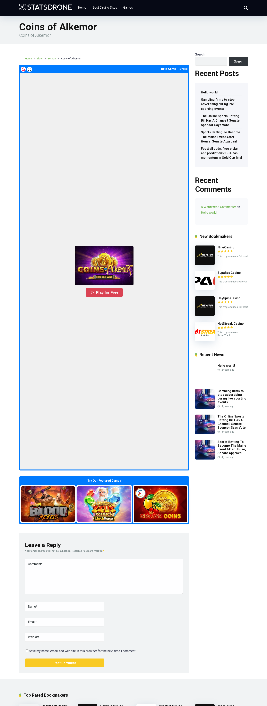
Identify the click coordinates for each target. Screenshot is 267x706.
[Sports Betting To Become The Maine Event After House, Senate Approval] (205, 458)
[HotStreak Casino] (205, 340)
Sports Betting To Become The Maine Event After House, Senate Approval (220, 136)
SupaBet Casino (229, 273)
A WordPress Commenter (218, 207)
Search (199, 54)
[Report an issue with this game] (23, 69)
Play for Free (107, 292)
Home (82, 7)
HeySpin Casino (229, 298)
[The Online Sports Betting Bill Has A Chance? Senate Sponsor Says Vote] (205, 433)
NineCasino (226, 247)
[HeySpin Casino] (205, 315)
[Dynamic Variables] (45, 5)
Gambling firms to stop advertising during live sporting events (218, 104)
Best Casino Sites (104, 7)
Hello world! (209, 92)
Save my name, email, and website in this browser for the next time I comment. (82, 651)
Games (128, 7)
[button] (104, 265)
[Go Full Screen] (29, 69)
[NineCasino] (205, 264)
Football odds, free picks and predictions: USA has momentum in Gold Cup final (221, 153)
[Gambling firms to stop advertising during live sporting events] (205, 407)
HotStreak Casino (231, 323)
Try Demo (48, 504)
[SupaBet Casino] (205, 288)
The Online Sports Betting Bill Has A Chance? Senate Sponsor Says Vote (220, 120)
